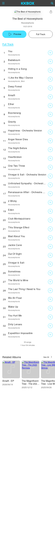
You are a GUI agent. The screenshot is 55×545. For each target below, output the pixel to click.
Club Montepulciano (19, 218)
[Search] (52, 3)
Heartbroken (15, 157)
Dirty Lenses (15, 324)
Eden (11, 209)
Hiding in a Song (17, 68)
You (10, 51)
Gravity (12, 121)
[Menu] (3, 3)
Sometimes (14, 271)
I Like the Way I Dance (20, 77)
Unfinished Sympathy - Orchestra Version (31, 183)
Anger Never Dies (18, 139)
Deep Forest (15, 86)
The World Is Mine (18, 280)
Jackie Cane (15, 245)
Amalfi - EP (8, 380)
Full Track (7, 44)
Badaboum (14, 60)
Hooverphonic (27, 22)
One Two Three (16, 165)
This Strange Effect (18, 227)
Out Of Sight (15, 253)
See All (46, 357)
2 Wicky (12, 201)
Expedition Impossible (20, 333)
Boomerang (14, 113)
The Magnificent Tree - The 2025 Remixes (30, 383)
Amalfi (11, 95)
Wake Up (13, 306)
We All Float (15, 298)
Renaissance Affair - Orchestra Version (29, 192)
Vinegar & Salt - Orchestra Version (27, 174)
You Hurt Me (15, 315)
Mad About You (16, 236)
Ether (11, 104)
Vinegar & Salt (16, 262)
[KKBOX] (28, 3)
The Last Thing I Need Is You (24, 289)
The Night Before (17, 148)
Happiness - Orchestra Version (25, 130)
